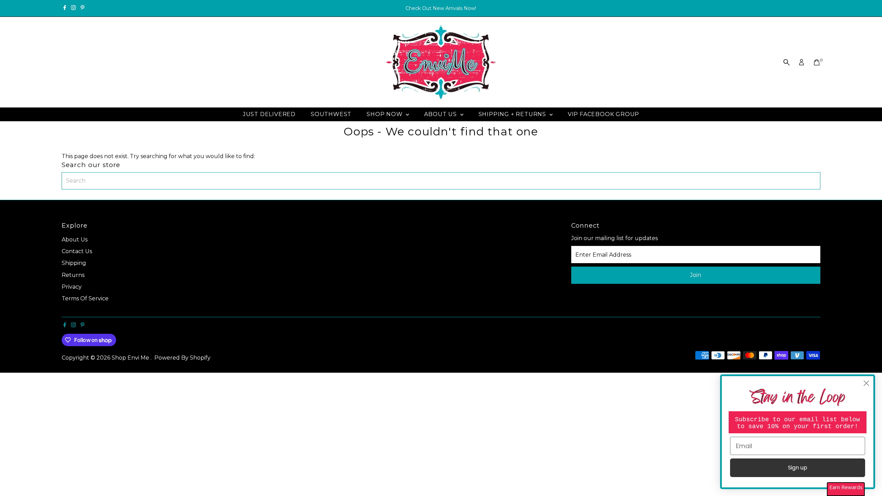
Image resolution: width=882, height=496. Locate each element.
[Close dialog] (866, 383)
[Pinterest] (82, 8)
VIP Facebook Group (603, 114)
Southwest (331, 114)
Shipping (74, 263)
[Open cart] (816, 62)
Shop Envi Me (131, 357)
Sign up (797, 468)
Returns (73, 275)
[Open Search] (786, 62)
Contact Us (77, 251)
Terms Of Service (85, 298)
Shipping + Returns (513, 114)
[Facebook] (65, 8)
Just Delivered (269, 114)
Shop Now (385, 114)
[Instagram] (73, 8)
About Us (441, 114)
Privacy (72, 286)
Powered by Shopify (182, 357)
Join (695, 275)
